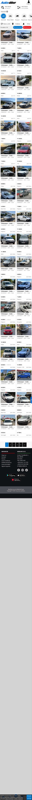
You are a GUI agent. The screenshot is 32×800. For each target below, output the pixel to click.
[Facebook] (18, 470)
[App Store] (21, 475)
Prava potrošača (6, 464)
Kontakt (4, 457)
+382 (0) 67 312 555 (22, 462)
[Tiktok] (26, 470)
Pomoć (3, 459)
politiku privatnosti (18, 799)
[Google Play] (11, 475)
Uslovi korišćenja (6, 461)
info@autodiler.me (22, 466)
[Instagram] (22, 470)
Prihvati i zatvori (29, 797)
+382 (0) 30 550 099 (22, 464)
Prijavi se (4, 455)
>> (24, 445)
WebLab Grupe (20, 489)
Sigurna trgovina (6, 466)
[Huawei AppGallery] (16, 480)
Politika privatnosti (6, 462)
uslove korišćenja (9, 799)
